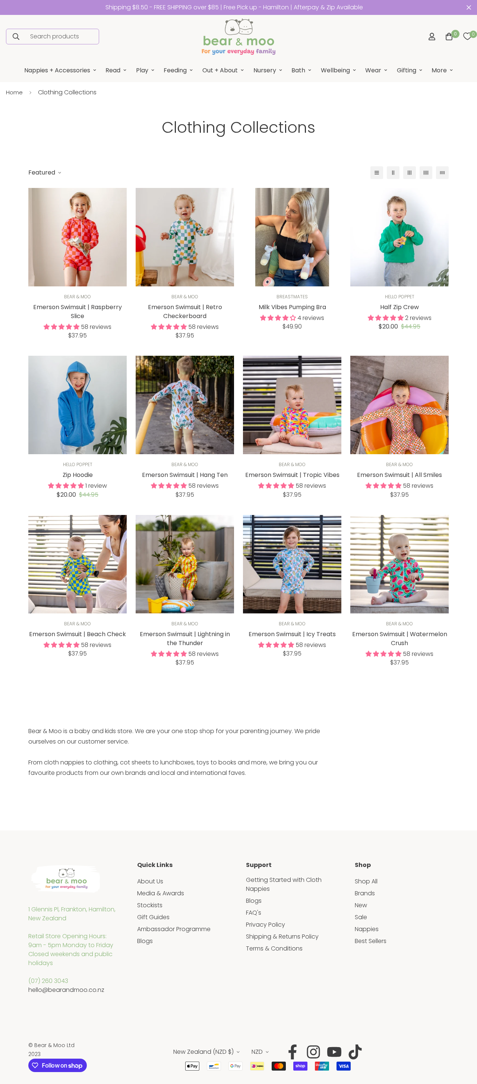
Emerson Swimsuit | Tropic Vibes (292, 475)
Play (142, 70)
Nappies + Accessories (57, 70)
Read (112, 70)
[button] (447, 36)
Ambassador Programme (174, 929)
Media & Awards (160, 893)
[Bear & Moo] (238, 37)
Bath (298, 70)
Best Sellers (370, 941)
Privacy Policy (265, 924)
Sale (361, 917)
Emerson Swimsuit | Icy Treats (292, 634)
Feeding (175, 70)
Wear (373, 70)
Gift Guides (153, 917)
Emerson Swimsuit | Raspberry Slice (77, 311)
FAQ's (253, 912)
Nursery (264, 70)
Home (14, 92)
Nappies (367, 929)
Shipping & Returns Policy (282, 936)
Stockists (149, 905)
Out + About (220, 70)
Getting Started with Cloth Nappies (284, 884)
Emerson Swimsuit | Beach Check (77, 634)
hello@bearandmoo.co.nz (66, 990)
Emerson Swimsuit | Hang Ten (185, 475)
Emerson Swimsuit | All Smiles (399, 475)
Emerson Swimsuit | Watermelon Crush (399, 638)
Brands (365, 893)
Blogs (145, 941)
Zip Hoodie (78, 475)
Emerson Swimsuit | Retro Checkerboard (185, 311)
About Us (150, 881)
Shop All (366, 881)
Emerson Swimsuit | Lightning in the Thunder (185, 638)
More (439, 70)
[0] (467, 36)
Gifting (406, 70)
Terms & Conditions (274, 948)
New (361, 905)
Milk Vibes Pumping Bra (292, 307)
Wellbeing (335, 70)
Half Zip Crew (399, 307)
